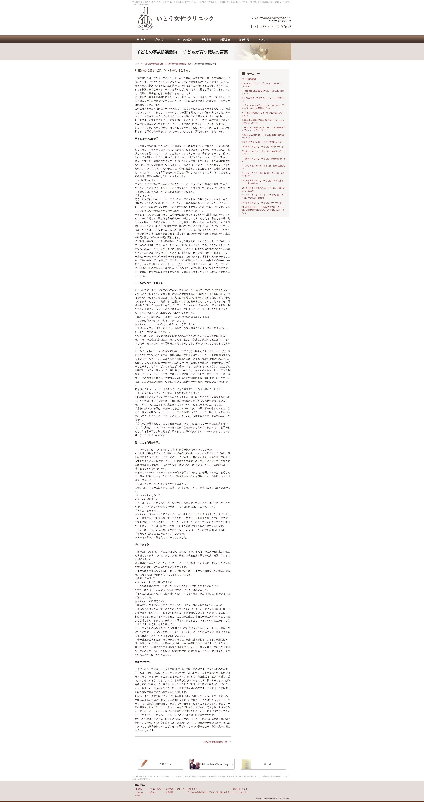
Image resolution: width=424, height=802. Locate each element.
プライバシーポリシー (242, 792)
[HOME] (141, 39)
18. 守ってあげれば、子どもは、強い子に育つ (262, 202)
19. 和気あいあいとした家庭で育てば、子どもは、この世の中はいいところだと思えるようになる (263, 210)
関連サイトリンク (240, 789)
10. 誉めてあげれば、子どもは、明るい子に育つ (263, 146)
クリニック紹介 (155, 789)
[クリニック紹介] (184, 39)
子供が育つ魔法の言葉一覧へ (216, 742)
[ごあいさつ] (160, 39)
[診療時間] (244, 39)
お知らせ (153, 792)
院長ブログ (192, 789)
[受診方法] (225, 39)
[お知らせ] (206, 39)
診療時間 (169, 792)
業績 (138, 795)
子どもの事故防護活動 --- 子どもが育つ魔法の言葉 (208, 792)
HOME (138, 64)
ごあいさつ (140, 792)
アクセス (180, 789)
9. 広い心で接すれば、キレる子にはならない (262, 142)
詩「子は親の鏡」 (250, 79)
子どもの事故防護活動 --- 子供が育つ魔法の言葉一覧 (166, 64)
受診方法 (169, 789)
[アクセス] (263, 39)
